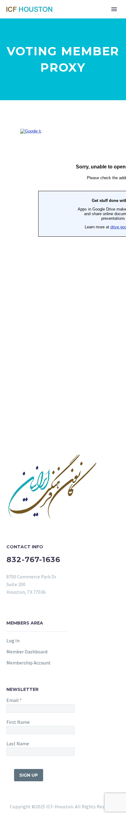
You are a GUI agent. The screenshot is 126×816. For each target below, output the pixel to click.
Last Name (17, 743)
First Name (18, 722)
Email (14, 700)
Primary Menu (114, 9)
